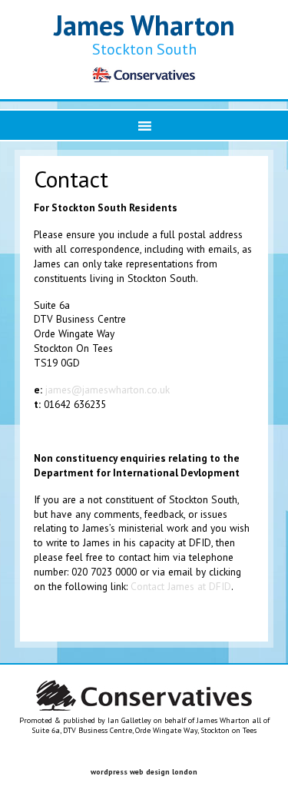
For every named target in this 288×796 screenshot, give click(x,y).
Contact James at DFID (181, 586)
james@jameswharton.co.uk (107, 389)
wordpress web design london (144, 772)
